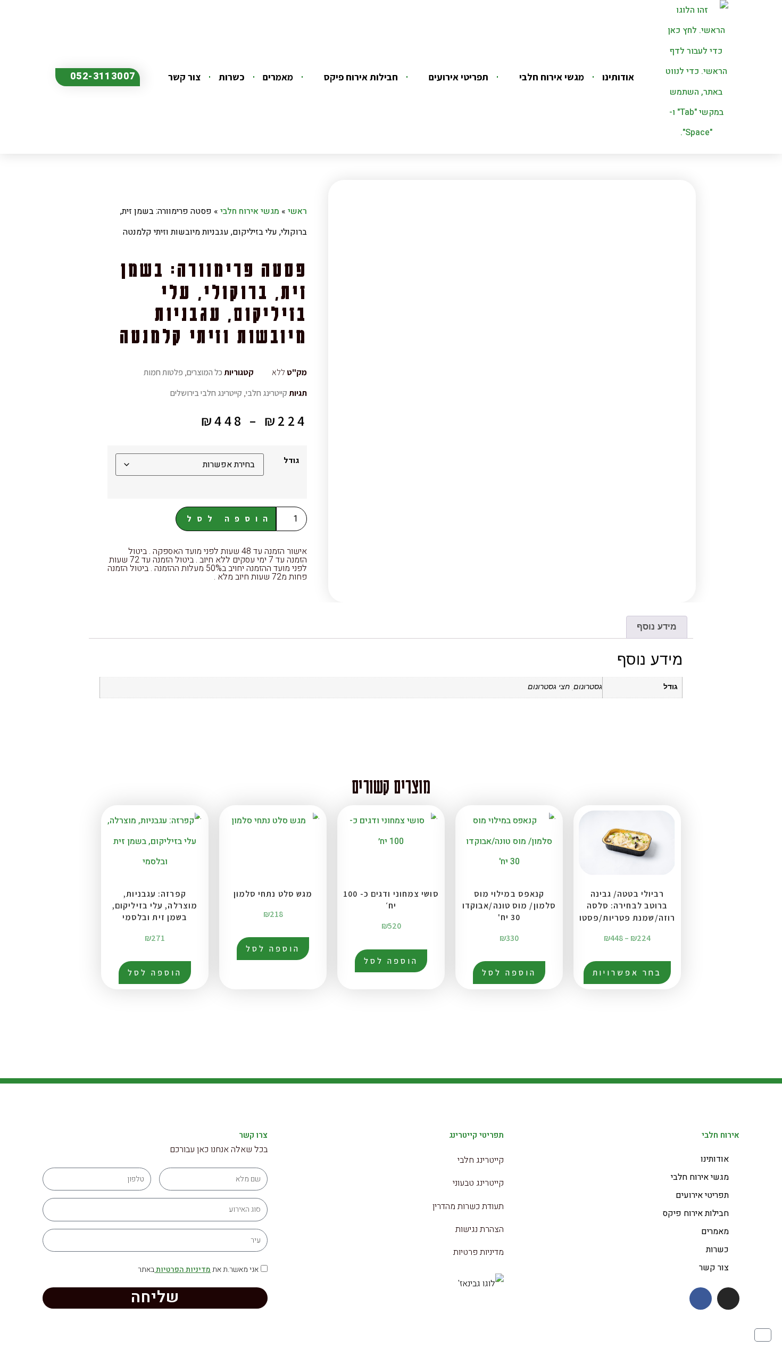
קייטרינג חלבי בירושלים (206, 393)
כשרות (232, 77)
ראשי (297, 211)
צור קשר (184, 77)
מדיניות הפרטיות (182, 1269)
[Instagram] (728, 1298)
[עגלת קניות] (762, 1335)
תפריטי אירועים (458, 77)
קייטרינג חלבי (266, 393)
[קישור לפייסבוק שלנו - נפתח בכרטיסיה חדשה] (700, 1298)
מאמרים (278, 77)
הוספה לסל (230, 518)
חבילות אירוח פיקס (361, 77)
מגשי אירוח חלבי (551, 77)
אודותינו (618, 77)
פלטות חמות (163, 372)
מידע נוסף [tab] (657, 627)
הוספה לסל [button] (509, 972)
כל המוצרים (204, 372)
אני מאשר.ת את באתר (198, 1269)
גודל (291, 461)
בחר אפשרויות (627, 972)
